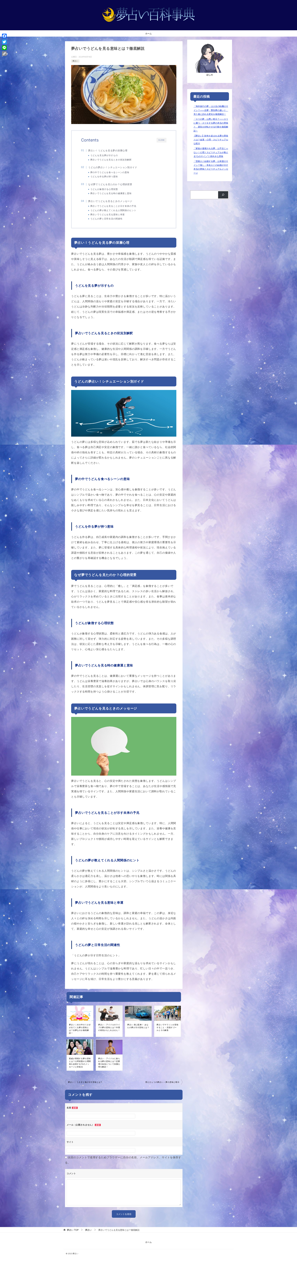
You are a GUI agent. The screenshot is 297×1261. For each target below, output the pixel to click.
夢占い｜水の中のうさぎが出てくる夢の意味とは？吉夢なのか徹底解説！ (80, 1028)
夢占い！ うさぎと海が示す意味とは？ (85, 1082)
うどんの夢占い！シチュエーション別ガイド (112, 167)
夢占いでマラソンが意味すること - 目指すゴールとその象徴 (167, 1027)
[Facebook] (4, 36)
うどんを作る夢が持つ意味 (104, 176)
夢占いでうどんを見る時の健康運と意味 (111, 193)
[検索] (223, 194)
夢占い (75, 61)
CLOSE (161, 140)
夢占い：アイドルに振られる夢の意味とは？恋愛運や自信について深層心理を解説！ (109, 1062)
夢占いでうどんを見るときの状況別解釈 (111, 159)
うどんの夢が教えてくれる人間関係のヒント (113, 210)
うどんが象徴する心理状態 (104, 189)
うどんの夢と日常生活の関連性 (106, 218)
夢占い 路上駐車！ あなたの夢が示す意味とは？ (138, 1026)
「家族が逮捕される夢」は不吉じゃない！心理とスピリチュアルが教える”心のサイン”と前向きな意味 (211, 152)
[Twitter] (4, 42)
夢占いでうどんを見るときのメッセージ (110, 201)
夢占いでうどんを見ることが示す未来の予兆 (113, 206)
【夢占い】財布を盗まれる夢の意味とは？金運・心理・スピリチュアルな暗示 (211, 139)
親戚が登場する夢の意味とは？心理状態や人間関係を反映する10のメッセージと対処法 (80, 1062)
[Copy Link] (4, 54)
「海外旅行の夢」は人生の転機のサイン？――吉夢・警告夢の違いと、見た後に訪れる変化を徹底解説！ (211, 110)
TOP (73, 1230)
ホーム (148, 33)
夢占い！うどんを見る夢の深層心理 (107, 150)
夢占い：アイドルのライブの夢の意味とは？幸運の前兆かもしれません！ (109, 1027)
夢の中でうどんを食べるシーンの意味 (109, 172)
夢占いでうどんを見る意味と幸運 (107, 214)
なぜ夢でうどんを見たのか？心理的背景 (110, 184)
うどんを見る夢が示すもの (104, 155)
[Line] (4, 48)
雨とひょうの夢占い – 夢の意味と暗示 (162, 1082)
